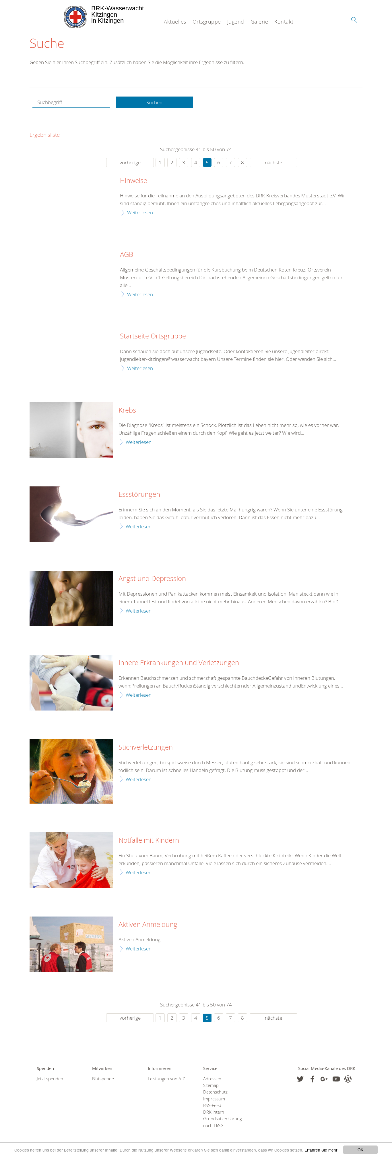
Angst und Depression (152, 578)
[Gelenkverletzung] (71, 683)
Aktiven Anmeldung (148, 924)
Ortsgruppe (207, 21)
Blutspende (103, 1078)
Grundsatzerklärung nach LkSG (222, 1122)
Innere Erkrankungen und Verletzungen (179, 663)
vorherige (130, 162)
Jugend (235, 21)
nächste (273, 162)
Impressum (214, 1099)
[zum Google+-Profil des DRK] (324, 1079)
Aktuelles (175, 21)
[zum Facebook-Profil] (300, 1079)
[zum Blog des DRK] (348, 1079)
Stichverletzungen (146, 747)
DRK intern (213, 1112)
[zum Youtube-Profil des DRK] (336, 1079)
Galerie (259, 21)
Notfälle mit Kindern (149, 840)
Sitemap (211, 1085)
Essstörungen (139, 494)
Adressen (212, 1078)
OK (360, 1149)
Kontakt (284, 21)
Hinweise (133, 180)
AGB (126, 254)
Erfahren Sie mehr (320, 1150)
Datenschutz (215, 1092)
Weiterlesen (140, 212)
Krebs (127, 410)
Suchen (154, 102)
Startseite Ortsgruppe (153, 336)
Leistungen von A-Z (166, 1078)
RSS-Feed (212, 1105)
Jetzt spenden (50, 1078)
